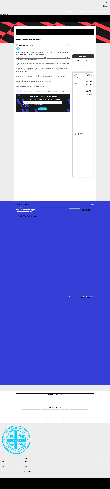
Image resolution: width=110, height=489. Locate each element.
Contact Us (25, 464)
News (66, 11)
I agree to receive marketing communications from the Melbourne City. (38, 106)
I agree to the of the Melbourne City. (34, 104)
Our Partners (93, 11)
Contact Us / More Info (103, 11)
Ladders (3, 473)
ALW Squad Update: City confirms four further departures (86, 210)
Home (17, 36)
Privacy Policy (32, 104)
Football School (83, 11)
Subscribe (25, 466)
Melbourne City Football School (29, 471)
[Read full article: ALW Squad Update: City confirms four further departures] (89, 84)
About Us (25, 461)
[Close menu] (106, 485)
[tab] (78, 61)
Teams (74, 11)
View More (92, 204)
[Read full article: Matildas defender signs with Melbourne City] (89, 76)
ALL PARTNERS (55, 418)
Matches (3, 471)
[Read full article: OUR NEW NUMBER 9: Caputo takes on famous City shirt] (89, 133)
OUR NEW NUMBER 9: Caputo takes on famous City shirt (87, 298)
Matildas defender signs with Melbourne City (25, 211)
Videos (70, 11)
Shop (3, 461)
